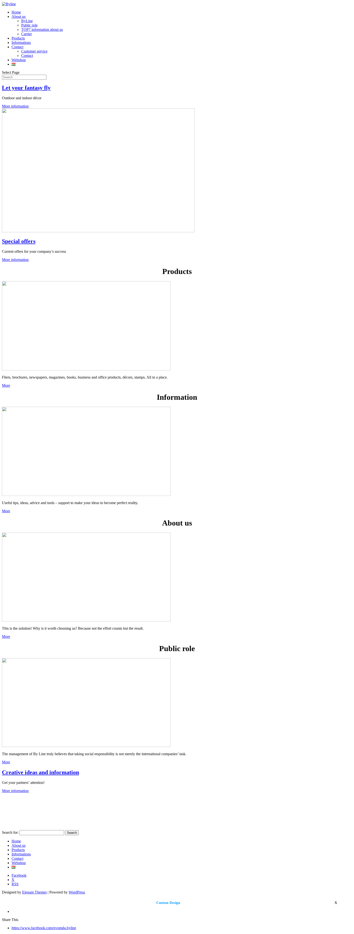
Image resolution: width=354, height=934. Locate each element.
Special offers (18, 241)
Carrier (26, 34)
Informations (21, 42)
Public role (29, 25)
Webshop (19, 60)
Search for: (10, 832)
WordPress (77, 892)
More (6, 385)
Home (16, 12)
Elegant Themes (34, 892)
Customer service (34, 51)
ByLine (27, 21)
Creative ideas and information (40, 772)
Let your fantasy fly (26, 88)
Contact (17, 47)
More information (15, 106)
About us (19, 16)
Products (18, 38)
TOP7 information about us (42, 29)
